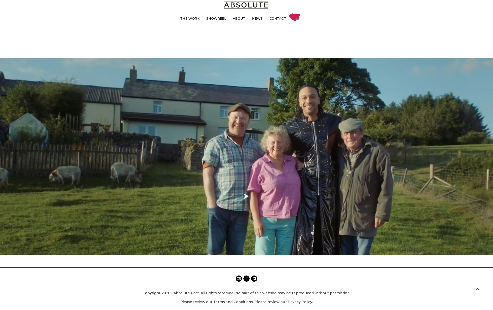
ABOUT (239, 18)
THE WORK (190, 18)
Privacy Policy (300, 302)
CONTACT (277, 18)
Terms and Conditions (233, 302)
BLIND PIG (295, 14)
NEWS (257, 18)
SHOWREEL (216, 18)
